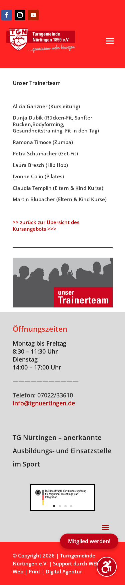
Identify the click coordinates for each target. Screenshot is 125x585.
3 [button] (65, 506)
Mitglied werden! (89, 541)
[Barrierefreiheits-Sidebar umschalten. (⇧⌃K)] (107, 567)
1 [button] (54, 506)
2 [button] (60, 506)
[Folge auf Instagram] (20, 15)
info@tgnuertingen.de (44, 403)
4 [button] (71, 506)
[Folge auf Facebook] (6, 15)
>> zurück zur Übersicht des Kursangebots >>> (46, 225)
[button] (110, 40)
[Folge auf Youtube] (33, 15)
